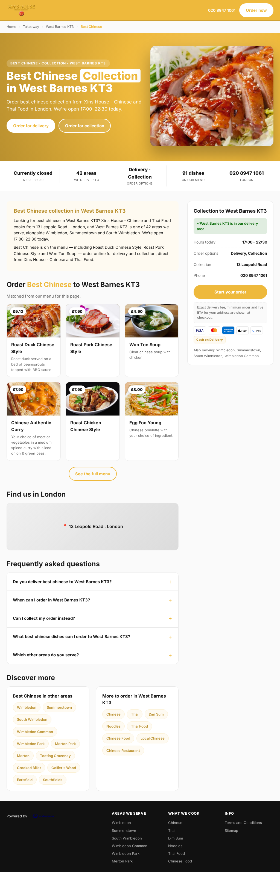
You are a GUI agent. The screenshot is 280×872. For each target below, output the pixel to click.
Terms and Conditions (243, 822)
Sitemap (231, 830)
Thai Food (139, 726)
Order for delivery (31, 125)
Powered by (17, 816)
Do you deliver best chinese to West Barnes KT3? (62, 581)
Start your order (230, 292)
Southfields (52, 780)
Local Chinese (153, 738)
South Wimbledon (32, 719)
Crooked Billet (29, 768)
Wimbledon (26, 707)
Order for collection (84, 125)
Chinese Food (118, 738)
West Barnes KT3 (60, 27)
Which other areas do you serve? (46, 654)
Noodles (113, 726)
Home (11, 27)
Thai (134, 714)
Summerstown (59, 707)
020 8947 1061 (221, 10)
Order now (256, 10)
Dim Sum (156, 714)
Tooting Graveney (55, 756)
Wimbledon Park (31, 744)
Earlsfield (25, 780)
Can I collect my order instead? (44, 618)
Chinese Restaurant (123, 750)
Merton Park (65, 744)
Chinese (113, 714)
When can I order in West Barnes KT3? (51, 600)
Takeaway (31, 27)
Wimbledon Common (35, 731)
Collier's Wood (63, 768)
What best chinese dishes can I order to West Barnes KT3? (71, 636)
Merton (23, 756)
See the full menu (92, 473)
